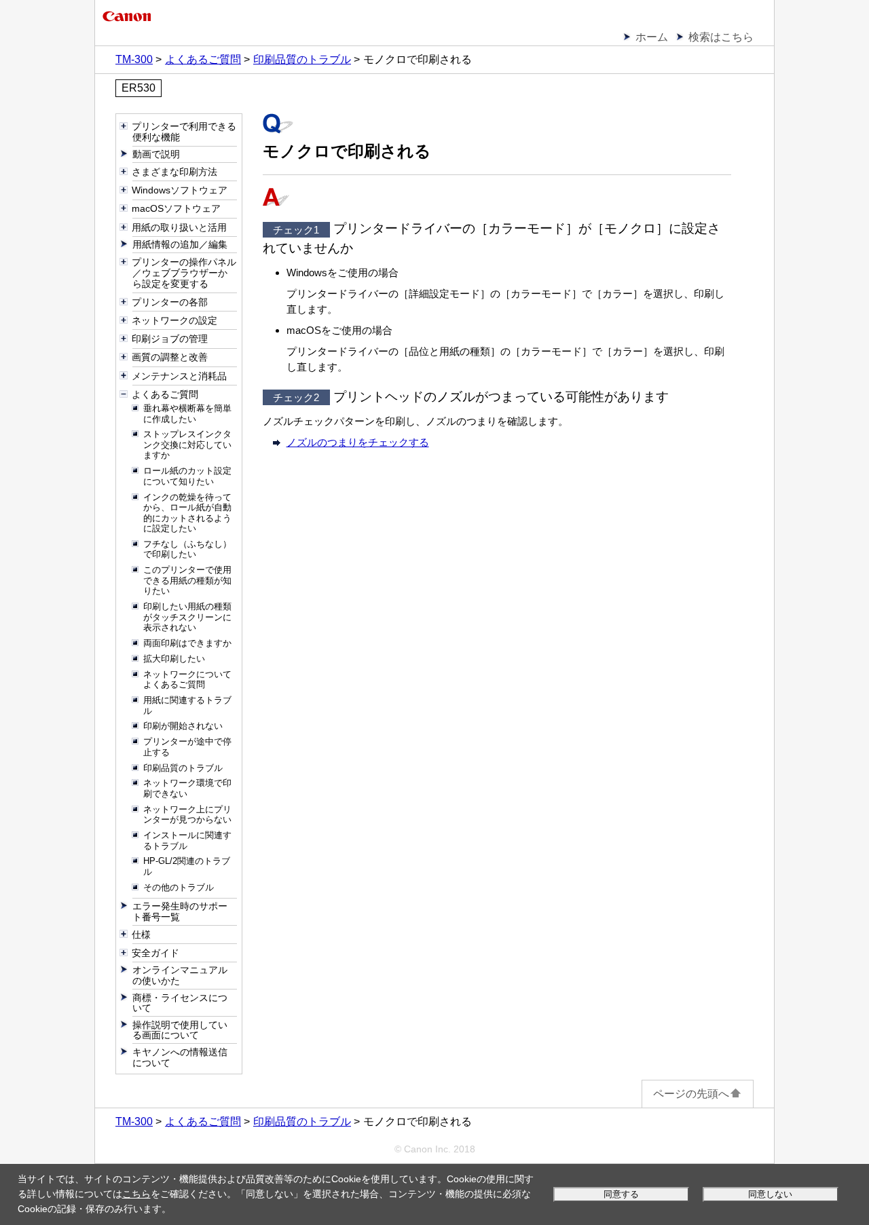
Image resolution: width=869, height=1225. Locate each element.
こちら (136, 1193)
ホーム (651, 37)
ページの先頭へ (691, 1093)
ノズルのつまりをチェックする (357, 442)
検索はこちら (721, 37)
